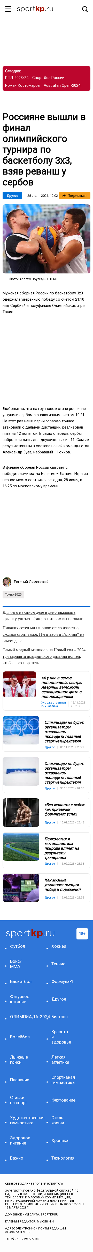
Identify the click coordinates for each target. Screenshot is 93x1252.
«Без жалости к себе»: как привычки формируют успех (64, 809)
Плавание (19, 1079)
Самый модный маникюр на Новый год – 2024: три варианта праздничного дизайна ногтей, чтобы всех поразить (45, 656)
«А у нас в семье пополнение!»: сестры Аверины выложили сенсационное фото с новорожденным (61, 687)
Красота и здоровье (61, 1037)
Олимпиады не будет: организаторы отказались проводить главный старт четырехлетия (64, 731)
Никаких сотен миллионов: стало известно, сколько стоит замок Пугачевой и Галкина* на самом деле (43, 634)
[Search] (84, 9)
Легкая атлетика (60, 1059)
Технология (61, 1158)
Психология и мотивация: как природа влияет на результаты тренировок (61, 848)
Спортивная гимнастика (61, 1080)
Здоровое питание (20, 1140)
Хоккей (58, 946)
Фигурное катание (19, 999)
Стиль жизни (57, 1120)
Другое (12, 196)
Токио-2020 (13, 594)
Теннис (58, 963)
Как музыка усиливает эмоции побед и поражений (62, 885)
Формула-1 (61, 981)
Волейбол (20, 1036)
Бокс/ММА (16, 964)
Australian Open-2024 (62, 85)
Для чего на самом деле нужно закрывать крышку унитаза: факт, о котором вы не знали (43, 615)
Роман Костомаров (22, 85)
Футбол (17, 946)
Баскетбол (20, 981)
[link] (46, 238)
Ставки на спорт (18, 1100)
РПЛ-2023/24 (16, 77)
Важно (16, 1158)
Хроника (59, 1140)
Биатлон (59, 1016)
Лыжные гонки (19, 1059)
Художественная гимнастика (20, 1120)
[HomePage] (38, 9)
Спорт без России (48, 77)
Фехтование (61, 1100)
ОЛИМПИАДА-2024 (20, 1016)
